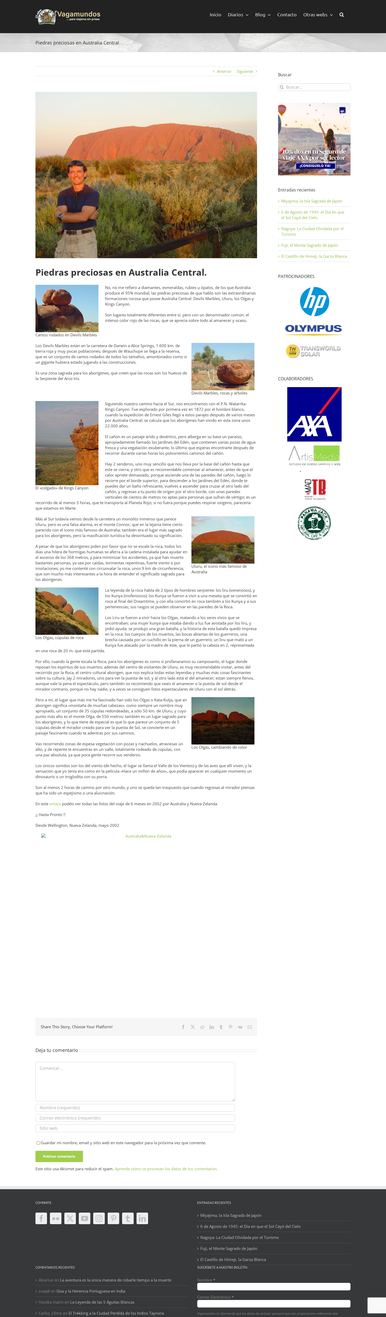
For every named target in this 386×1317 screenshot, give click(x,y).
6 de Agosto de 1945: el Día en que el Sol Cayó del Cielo (312, 214)
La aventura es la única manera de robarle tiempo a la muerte (115, 1280)
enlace (55, 803)
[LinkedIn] (142, 1218)
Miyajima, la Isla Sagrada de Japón (311, 201)
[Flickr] (55, 1218)
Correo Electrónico (215, 1297)
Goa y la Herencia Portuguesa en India (90, 1291)
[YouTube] (84, 1218)
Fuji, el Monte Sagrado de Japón (309, 245)
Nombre (206, 1280)
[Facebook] (41, 1218)
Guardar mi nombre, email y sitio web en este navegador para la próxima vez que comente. (123, 1142)
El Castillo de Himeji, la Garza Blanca (314, 256)
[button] (342, 14)
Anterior (224, 71)
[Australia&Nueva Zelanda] (146, 904)
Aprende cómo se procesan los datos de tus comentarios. (166, 1168)
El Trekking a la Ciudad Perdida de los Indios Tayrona (116, 1313)
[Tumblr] (128, 1218)
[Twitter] (70, 1218)
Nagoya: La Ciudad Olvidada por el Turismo (239, 1237)
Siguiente (245, 71)
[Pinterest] (113, 1218)
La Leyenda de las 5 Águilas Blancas (102, 1302)
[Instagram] (99, 1218)
